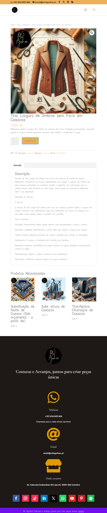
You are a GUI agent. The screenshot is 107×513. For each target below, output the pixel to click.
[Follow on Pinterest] (81, 498)
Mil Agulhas (61, 153)
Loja (18, 25)
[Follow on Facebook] (16, 498)
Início (13, 25)
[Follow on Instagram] (25, 498)
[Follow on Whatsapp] (62, 498)
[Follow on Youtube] (72, 498)
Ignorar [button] (81, 511)
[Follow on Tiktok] (34, 498)
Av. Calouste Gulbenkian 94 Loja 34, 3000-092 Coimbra (53, 485)
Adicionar (30, 141)
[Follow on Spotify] (90, 498)
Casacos (26, 25)
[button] (91, 32)
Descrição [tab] (17, 165)
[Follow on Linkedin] (44, 498)
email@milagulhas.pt (53, 453)
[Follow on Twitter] (53, 498)
